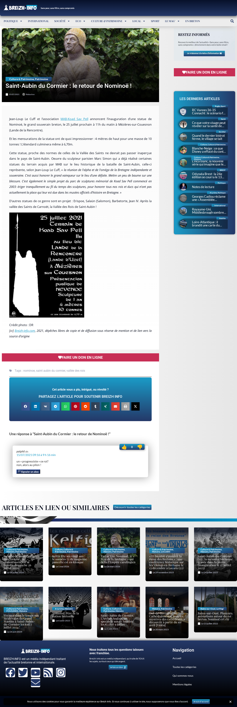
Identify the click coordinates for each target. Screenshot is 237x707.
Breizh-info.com (25, 331)
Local (136, 21)
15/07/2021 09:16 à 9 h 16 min (36, 455)
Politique (11, 21)
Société (60, 21)
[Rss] (48, 672)
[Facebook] (10, 672)
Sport (155, 21)
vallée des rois (75, 370)
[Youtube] (35, 672)
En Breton (192, 21)
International (38, 21)
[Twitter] (23, 672)
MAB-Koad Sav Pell (74, 119)
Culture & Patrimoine (106, 21)
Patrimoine (41, 79)
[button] (232, 21)
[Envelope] (35, 682)
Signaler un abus (30, 471)
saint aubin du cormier (50, 370)
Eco (78, 21)
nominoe (29, 370)
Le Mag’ (170, 21)
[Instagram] (60, 672)
